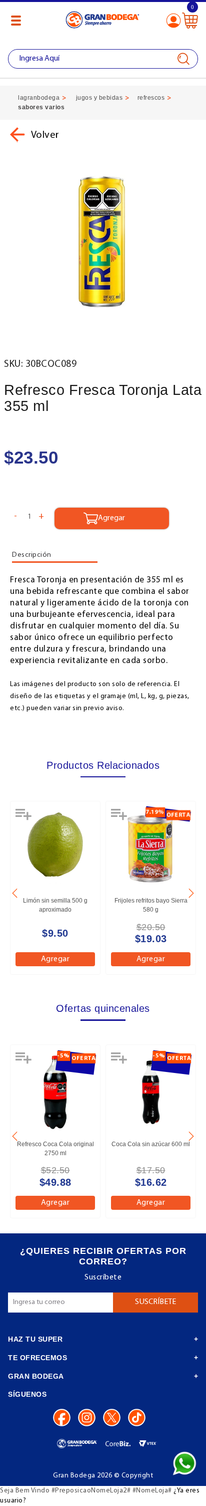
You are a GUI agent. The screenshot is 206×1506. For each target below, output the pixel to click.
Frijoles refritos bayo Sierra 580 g (151, 905)
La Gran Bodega (102, 21)
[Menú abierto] (16, 21)
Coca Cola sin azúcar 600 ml (151, 1144)
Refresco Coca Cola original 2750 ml (55, 1149)
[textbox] (103, 59)
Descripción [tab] (32, 555)
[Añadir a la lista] (25, 818)
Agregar (55, 959)
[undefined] (103, 242)
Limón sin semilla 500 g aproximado (55, 905)
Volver (44, 135)
